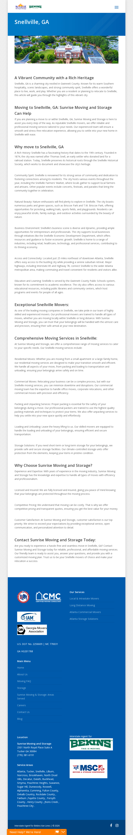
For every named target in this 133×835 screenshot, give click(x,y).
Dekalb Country (25, 794)
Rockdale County (45, 794)
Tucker (30, 771)
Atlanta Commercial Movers (85, 612)
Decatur (27, 779)
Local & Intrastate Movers (84, 598)
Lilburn (50, 771)
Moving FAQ (24, 681)
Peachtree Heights (37, 782)
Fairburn (22, 798)
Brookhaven (36, 775)
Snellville (40, 771)
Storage (21, 688)
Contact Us (23, 712)
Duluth (37, 779)
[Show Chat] (57, 832)
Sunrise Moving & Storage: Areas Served (35, 696)
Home (20, 667)
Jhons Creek (52, 802)
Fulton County (50, 790)
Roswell (47, 786)
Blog (19, 718)
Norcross (22, 775)
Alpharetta (23, 790)
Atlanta (21, 771)
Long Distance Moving (82, 605)
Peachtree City (25, 805)
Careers (21, 705)
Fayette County (37, 798)
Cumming (35, 790)
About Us (22, 674)
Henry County (35, 802)
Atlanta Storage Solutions (84, 618)
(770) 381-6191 (25, 755)
